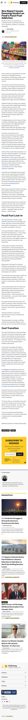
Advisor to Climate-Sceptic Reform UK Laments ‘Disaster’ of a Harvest (12, 643)
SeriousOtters (10, 716)
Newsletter (4, 699)
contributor (5, 165)
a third (20, 279)
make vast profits (12, 362)
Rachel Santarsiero (7, 525)
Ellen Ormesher (6, 569)
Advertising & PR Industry (12, 577)
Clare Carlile (10, 29)
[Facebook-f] (2, 701)
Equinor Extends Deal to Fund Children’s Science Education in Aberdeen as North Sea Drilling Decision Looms (13, 562)
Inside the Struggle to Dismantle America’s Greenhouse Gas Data (12, 520)
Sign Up (20, 454)
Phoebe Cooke (6, 648)
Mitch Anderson (6, 611)
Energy (13, 430)
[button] (14, 673)
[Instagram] (9, 701)
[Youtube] (7, 701)
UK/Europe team (16, 461)
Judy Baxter (21, 66)
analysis (6, 85)
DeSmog (16, 2)
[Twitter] (4, 701)
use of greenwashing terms (10, 384)
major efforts (5, 371)
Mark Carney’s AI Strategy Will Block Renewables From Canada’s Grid (13, 606)
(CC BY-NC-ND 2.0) (14, 67)
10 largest (11, 181)
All (13, 458)
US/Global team (15, 460)
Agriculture (5, 430)
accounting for (6, 166)
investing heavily (13, 183)
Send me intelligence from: (8, 460)
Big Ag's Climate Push (11, 36)
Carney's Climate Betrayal (12, 618)
